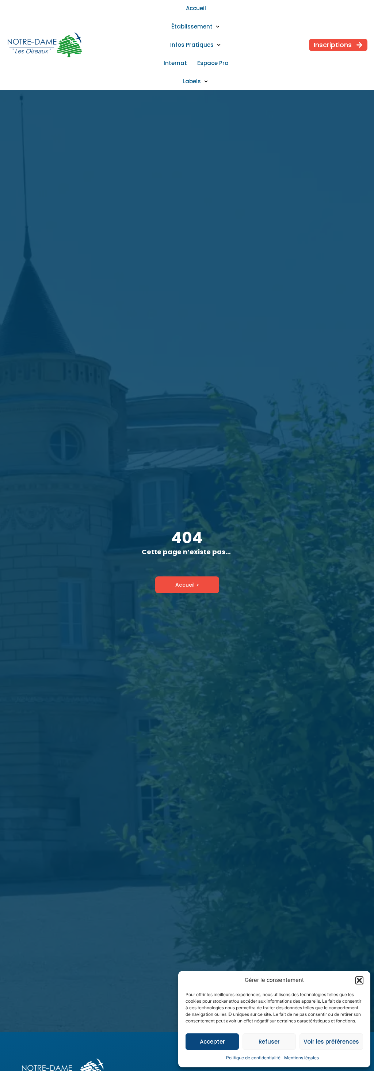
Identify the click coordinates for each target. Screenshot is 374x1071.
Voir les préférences (331, 1041)
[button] (359, 980)
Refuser (269, 1041)
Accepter (212, 1041)
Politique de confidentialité (253, 1057)
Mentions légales (301, 1057)
